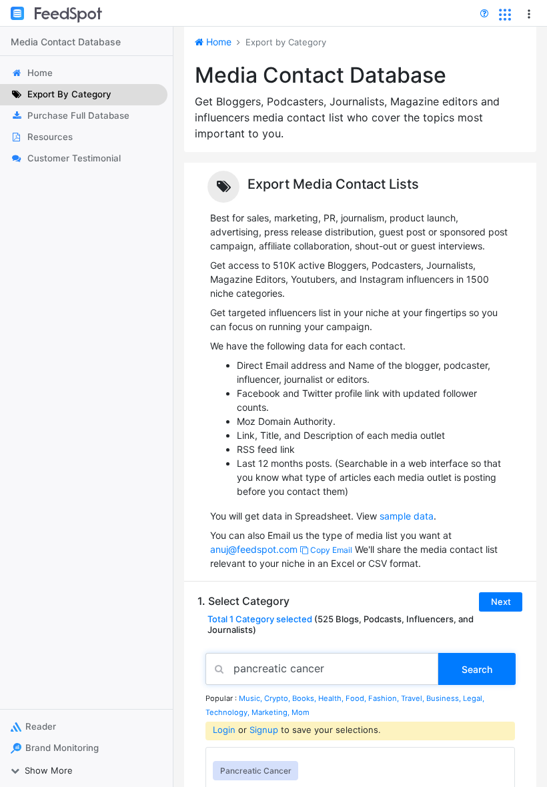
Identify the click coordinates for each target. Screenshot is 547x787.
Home (217, 41)
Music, (251, 698)
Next (501, 601)
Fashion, (384, 698)
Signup (263, 729)
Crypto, (278, 698)
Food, (357, 698)
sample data (407, 516)
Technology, (228, 712)
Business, (444, 698)
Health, (332, 698)
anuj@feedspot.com (254, 549)
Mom (301, 712)
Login (224, 729)
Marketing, (271, 712)
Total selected (259, 619)
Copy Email (330, 550)
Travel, (413, 698)
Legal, (473, 698)
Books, (305, 698)
